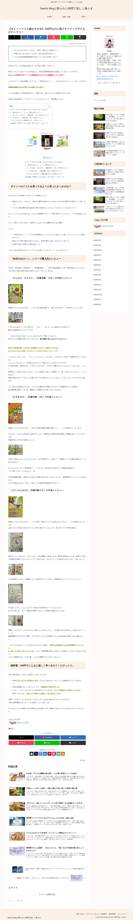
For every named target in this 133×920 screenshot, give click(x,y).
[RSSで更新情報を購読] (63, 754)
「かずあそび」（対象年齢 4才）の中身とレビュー (27, 117)
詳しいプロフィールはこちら (107, 76)
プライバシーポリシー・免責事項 (96, 914)
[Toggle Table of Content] (48, 106)
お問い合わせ (80, 914)
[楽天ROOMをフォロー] (54, 754)
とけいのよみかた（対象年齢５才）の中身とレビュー (27, 120)
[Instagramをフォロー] (40, 754)
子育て (12, 728)
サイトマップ (122, 914)
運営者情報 (112, 914)
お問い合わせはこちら (105, 79)
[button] (80, 37)
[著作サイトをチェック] (31, 754)
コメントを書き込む (47, 894)
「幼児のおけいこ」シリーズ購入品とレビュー (26, 112)
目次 (44, 158)
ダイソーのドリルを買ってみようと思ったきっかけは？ (29, 109)
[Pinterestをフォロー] (49, 754)
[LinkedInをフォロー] (45, 754)
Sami (109, 51)
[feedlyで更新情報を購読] (58, 754)
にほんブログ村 (22, 722)
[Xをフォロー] (36, 754)
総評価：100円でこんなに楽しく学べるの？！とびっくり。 (30, 123)
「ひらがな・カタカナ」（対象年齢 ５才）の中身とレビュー (30, 115)
